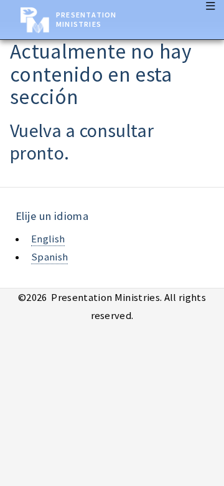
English (48, 238)
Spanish (49, 257)
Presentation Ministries (86, 19)
